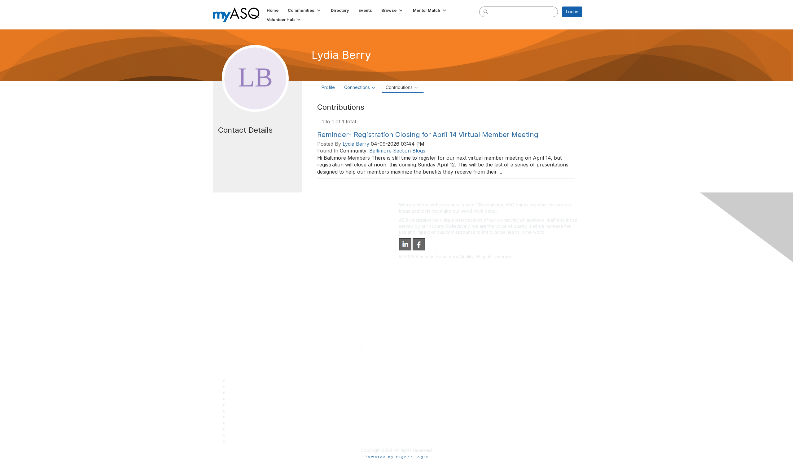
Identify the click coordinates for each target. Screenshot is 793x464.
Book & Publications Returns (256, 410)
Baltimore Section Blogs (397, 151)
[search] (485, 11)
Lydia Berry (356, 144)
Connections (357, 87)
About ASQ (239, 380)
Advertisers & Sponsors (252, 428)
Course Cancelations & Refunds (260, 423)
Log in (572, 11)
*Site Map (238, 435)
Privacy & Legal (244, 386)
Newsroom (239, 441)
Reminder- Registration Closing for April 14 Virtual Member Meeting (427, 134)
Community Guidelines (250, 404)
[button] (304, 10)
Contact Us (239, 416)
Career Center (242, 392)
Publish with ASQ (245, 398)
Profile (328, 87)
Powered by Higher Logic (397, 457)
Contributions (399, 87)
